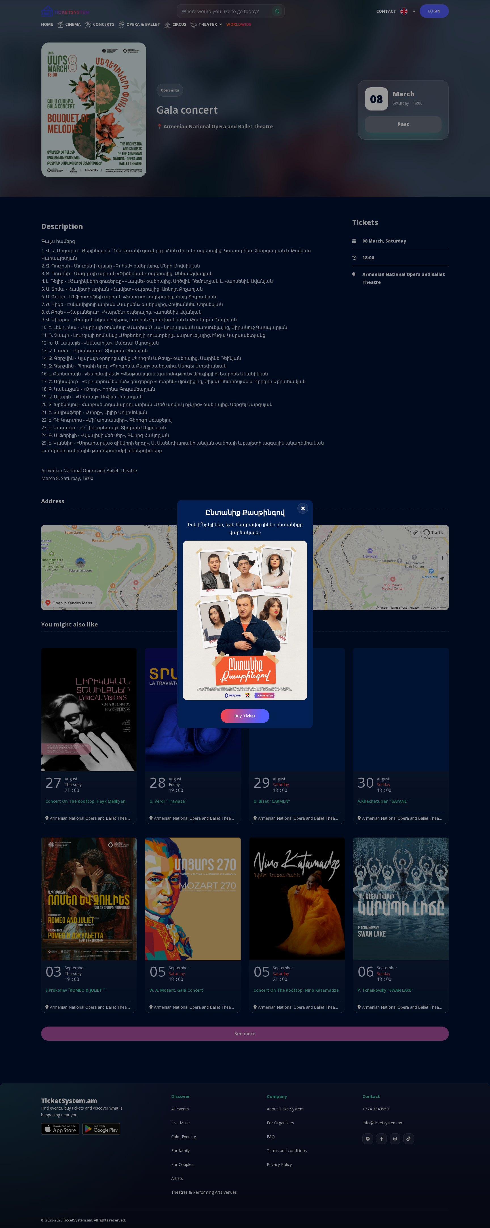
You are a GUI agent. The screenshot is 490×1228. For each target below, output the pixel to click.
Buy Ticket (245, 715)
